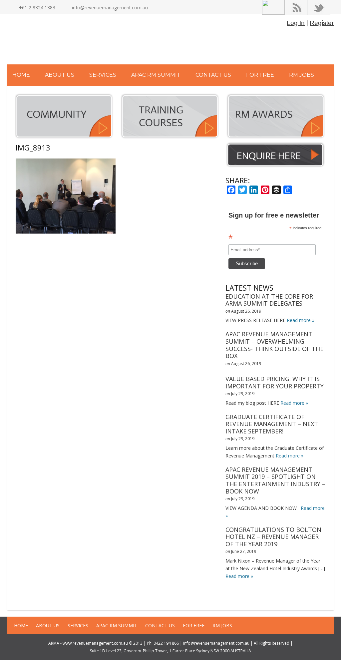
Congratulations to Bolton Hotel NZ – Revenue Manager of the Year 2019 (273, 537)
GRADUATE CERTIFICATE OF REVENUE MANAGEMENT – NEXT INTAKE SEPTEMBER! (271, 424)
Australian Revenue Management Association (78, 41)
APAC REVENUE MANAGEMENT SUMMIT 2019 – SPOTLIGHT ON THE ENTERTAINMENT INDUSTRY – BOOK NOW (275, 480)
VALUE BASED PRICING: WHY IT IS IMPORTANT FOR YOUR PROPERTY (274, 382)
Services (102, 75)
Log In (296, 22)
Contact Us (213, 75)
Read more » (300, 320)
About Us (59, 75)
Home (21, 75)
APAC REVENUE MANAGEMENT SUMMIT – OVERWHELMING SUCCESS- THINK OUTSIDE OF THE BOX (274, 345)
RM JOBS (301, 75)
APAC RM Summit (155, 75)
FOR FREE (260, 75)
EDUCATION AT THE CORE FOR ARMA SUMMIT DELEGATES (269, 300)
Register (322, 22)
